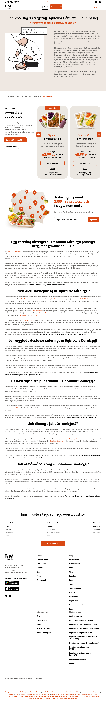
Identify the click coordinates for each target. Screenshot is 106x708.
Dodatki (40, 568)
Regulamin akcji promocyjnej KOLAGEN (80, 654)
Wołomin (40, 699)
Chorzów (8, 529)
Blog (39, 624)
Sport (53, 299)
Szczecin (66, 696)
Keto (82, 299)
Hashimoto (96, 299)
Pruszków (10, 696)
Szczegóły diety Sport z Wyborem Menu (52, 174)
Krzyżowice (51, 529)
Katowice (50, 526)
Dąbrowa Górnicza (58, 692)
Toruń (77, 696)
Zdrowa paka (42, 580)
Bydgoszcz (26, 692)
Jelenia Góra (91, 692)
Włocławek (33, 699)
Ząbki (65, 699)
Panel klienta (42, 620)
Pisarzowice (97, 523)
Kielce (17, 694)
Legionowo (36, 694)
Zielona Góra (72, 699)
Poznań (95, 694)
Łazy (48, 536)
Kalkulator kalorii (44, 628)
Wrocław (47, 699)
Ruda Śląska (24, 696)
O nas (39, 616)
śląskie (36, 96)
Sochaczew (50, 696)
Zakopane (59, 699)
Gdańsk (72, 692)
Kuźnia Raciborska (53, 532)
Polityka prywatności (77, 659)
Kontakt (72, 663)
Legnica (43, 694)
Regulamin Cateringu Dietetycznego (83, 624)
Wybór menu (42, 563)
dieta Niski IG (41, 313)
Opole (72, 694)
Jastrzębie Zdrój (52, 523)
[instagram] (100, 2)
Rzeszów (37, 696)
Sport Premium (36, 311)
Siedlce (43, 696)
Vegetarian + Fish (76, 605)
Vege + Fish (34, 315)
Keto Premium (75, 563)
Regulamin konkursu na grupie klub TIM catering (83, 637)
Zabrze (53, 699)
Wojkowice (97, 532)
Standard (24, 299)
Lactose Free (74, 609)
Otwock (77, 694)
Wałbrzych (87, 696)
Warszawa (95, 696)
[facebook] (96, 2)
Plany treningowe (44, 632)
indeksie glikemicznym (58, 441)
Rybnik (31, 696)
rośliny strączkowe (73, 439)
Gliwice (7, 536)
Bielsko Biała (9, 523)
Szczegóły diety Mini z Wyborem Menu (85, 174)
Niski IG (87, 299)
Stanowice (96, 529)
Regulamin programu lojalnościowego (84, 628)
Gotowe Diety (42, 559)
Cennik (39, 572)
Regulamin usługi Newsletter (80, 632)
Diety (71, 555)
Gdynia (78, 692)
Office (18, 408)
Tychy (81, 696)
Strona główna (10, 96)
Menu (52, 169)
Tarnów (71, 696)
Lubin (48, 694)
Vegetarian (23, 315)
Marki (62, 694)
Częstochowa (9, 532)
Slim (37, 299)
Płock (90, 694)
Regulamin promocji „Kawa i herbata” (84, 643)
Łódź (57, 694)
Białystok (8, 692)
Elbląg (67, 692)
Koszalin (23, 694)
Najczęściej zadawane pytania (81, 620)
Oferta (39, 555)
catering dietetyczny (14, 252)
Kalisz (98, 692)
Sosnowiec (96, 526)
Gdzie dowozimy (75, 616)
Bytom (7, 526)
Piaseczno (84, 694)
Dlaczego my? (42, 612)
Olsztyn (66, 694)
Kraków (29, 694)
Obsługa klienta (75, 612)
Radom (16, 696)
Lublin (53, 694)
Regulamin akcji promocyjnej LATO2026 (80, 648)
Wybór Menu (29, 320)
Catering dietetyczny (24, 96)
